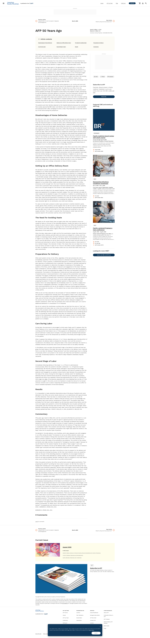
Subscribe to (96, 568)
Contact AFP (93, 620)
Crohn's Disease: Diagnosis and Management (73, 555)
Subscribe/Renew (94, 612)
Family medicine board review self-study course (103, 137)
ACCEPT (96, 633)
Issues (101, 3)
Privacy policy (46, 633)
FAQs (105, 628)
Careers (92, 623)
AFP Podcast (107, 619)
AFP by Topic (110, 3)
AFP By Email (93, 617)
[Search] (146, 3)
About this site (38, 633)
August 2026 (67, 547)
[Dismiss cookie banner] (100, 626)
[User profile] (143, 3)
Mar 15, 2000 (75, 21)
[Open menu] (3, 3)
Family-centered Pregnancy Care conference (102, 229)
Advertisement (75, 8)
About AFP (106, 612)
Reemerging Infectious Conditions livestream (101, 182)
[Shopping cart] (139, 3)
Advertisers (79, 620)
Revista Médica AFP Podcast (108, 622)
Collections (65, 620)
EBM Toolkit (106, 625)
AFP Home (65, 612)
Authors (78, 612)
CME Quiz (123, 3)
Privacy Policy (91, 630)
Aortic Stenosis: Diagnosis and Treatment (72, 557)
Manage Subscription (95, 615)
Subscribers (79, 617)
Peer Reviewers (79, 615)
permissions (65, 603)
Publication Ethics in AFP (108, 616)
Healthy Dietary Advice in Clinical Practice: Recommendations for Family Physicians (82, 553)
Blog (117, 3)
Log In (36, 521)
